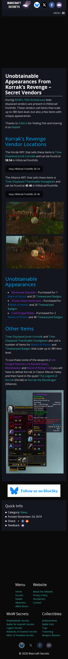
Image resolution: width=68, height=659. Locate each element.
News (23, 512)
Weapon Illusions (51, 635)
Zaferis (23, 123)
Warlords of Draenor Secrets (21, 631)
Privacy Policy (40, 595)
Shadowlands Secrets (17, 620)
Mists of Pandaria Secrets (20, 635)
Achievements (49, 620)
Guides (19, 598)
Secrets (19, 595)
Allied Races (21, 606)
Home (18, 591)
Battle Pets (48, 624)
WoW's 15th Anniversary (30, 100)
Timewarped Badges (48, 296)
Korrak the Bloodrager (42, 380)
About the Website (43, 591)
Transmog (47, 631)
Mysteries (20, 602)
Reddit (15, 127)
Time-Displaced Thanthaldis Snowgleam (30, 181)
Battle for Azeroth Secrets (20, 624)
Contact (37, 602)
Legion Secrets (14, 627)
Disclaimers (39, 598)
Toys (44, 627)
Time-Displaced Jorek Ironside (24, 336)
